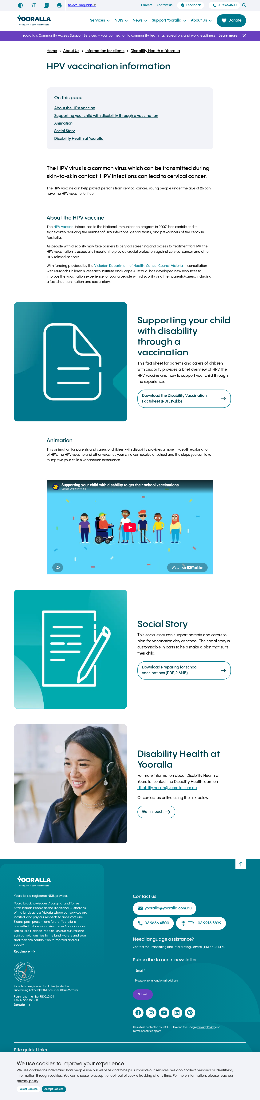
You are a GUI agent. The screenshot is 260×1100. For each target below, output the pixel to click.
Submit (143, 994)
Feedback (190, 5)
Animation (63, 124)
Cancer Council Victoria (164, 266)
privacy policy (27, 1081)
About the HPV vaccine (74, 108)
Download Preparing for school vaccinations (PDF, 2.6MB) (184, 670)
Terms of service (143, 1031)
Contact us (164, 5)
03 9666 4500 (224, 5)
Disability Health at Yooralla (155, 51)
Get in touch (156, 812)
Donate (231, 20)
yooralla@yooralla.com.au (164, 908)
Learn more (228, 35)
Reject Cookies (28, 1089)
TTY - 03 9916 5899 (201, 923)
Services (100, 20)
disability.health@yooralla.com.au (167, 788)
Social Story (64, 131)
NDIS (121, 20)
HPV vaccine (63, 227)
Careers (146, 5)
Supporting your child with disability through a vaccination (106, 116)
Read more (24, 951)
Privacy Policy (206, 1027)
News (140, 20)
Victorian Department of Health (119, 266)
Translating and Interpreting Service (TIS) (179, 947)
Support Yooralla (169, 20)
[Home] (34, 20)
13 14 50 (219, 947)
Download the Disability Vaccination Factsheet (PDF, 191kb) (184, 398)
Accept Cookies (53, 1089)
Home (52, 51)
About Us (201, 20)
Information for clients (104, 51)
